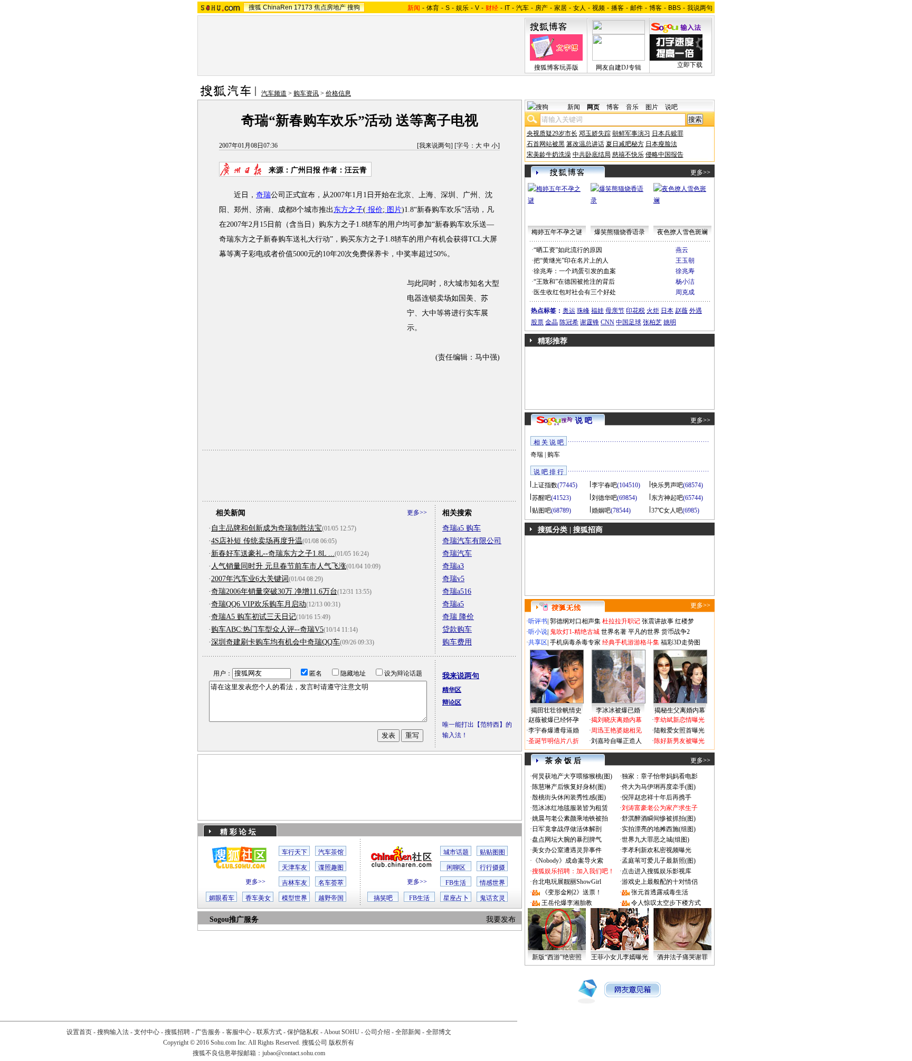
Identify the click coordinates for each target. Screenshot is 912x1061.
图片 (393, 210)
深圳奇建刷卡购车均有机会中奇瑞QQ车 (275, 642)
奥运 (569, 310)
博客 (655, 8)
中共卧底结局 (592, 154)
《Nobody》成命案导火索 (567, 860)
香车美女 (258, 898)
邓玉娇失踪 (595, 133)
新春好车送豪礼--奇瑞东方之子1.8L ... (273, 553)
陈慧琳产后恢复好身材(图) (569, 786)
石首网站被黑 (546, 144)
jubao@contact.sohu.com (293, 1053)
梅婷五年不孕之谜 (556, 232)
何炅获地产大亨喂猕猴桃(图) (572, 776)
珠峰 (583, 310)
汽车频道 (274, 93)
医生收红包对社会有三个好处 (575, 292)
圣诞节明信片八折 (553, 741)
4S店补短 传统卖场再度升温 (256, 541)
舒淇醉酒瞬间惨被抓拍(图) (659, 818)
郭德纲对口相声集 (575, 621)
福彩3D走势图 (680, 642)
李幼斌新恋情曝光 (679, 720)
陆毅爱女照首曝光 (679, 730)
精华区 (451, 689)
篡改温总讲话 (585, 144)
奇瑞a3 (453, 566)
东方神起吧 (667, 497)
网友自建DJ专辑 (618, 67)
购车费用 (457, 642)
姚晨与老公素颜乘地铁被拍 (570, 818)
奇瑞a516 (456, 591)
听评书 (537, 621)
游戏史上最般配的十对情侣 (660, 881)
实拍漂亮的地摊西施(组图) (659, 829)
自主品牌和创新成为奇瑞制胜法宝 (266, 528)
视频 (598, 8)
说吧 (671, 107)
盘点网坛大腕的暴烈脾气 (567, 839)
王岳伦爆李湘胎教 (567, 902)
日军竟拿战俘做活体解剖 (567, 829)
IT (507, 8)
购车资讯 (306, 93)
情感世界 (492, 882)
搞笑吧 (383, 898)
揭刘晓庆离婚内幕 (616, 720)
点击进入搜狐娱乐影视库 (656, 871)
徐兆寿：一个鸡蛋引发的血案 (575, 271)
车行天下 (294, 852)
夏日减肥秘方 (625, 144)
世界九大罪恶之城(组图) (655, 839)
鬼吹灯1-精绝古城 (575, 631)
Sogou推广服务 (234, 919)
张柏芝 (652, 322)
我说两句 (699, 8)
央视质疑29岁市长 (552, 133)
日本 (667, 310)
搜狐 (255, 7)
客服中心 (238, 1032)
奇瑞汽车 (457, 553)
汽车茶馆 (331, 852)
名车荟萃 (331, 882)
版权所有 (341, 1042)
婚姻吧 (601, 510)
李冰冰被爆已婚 (618, 710)
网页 (593, 107)
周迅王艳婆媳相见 (616, 730)
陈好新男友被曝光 (679, 741)
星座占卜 (456, 898)
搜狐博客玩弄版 (556, 67)
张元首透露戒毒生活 (659, 892)
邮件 (636, 8)
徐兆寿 (685, 271)
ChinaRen (277, 7)
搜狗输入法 (113, 1032)
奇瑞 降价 (458, 617)
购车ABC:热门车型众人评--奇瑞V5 (267, 629)
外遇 (695, 310)
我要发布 (501, 919)
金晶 (551, 322)
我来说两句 (435, 145)
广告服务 (208, 1032)
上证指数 (544, 485)
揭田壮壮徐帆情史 (556, 710)
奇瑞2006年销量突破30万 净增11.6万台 (274, 591)
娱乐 (462, 8)
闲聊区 (456, 867)
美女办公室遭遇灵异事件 (567, 850)
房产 (541, 8)
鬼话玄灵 (492, 898)
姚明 (669, 322)
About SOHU (341, 1032)
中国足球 (628, 322)
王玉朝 (685, 260)
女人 (579, 8)
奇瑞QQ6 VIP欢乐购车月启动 (258, 604)
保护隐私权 (303, 1032)
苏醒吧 (541, 497)
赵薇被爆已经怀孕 (553, 720)
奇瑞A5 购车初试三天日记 (253, 617)
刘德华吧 (604, 497)
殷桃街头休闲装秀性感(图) (569, 797)
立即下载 (689, 65)
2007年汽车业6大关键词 (250, 579)
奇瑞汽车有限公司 (471, 541)
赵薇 (681, 310)
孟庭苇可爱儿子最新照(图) (659, 860)
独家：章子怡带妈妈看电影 (660, 776)
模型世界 (294, 898)
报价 (374, 210)
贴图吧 (541, 510)
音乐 (632, 107)
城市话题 (456, 852)
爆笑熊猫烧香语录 (619, 232)
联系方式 (269, 1032)
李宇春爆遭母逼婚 (553, 730)
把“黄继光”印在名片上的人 (571, 260)
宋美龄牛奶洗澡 (549, 154)
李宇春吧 (604, 485)
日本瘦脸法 (661, 144)
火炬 (653, 310)
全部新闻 (408, 1032)
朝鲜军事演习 (631, 133)
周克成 (685, 292)
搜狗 (353, 7)
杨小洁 (685, 281)
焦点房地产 (330, 7)
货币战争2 (675, 631)
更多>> (417, 512)
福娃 (597, 310)
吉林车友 (294, 882)
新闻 (573, 107)
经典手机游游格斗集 (630, 642)
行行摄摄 (492, 867)
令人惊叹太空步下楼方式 (666, 902)
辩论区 (451, 702)
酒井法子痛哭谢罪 (682, 957)
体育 (432, 8)
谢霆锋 (589, 322)
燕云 (682, 250)
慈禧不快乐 (628, 154)
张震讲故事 (657, 621)
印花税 (635, 310)
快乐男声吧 (667, 485)
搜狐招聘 (177, 1032)
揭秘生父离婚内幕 (679, 710)
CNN (607, 322)
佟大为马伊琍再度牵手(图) (659, 786)
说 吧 (583, 421)
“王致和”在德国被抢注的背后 (574, 281)
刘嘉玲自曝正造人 (616, 741)
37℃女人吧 (666, 510)
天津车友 (294, 867)
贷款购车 (457, 629)
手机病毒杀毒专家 (575, 642)
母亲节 (614, 310)
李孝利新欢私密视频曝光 (656, 850)
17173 (303, 7)
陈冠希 (568, 322)
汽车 (522, 8)
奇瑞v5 (453, 579)
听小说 (537, 631)
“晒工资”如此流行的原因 (568, 250)
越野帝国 (331, 898)
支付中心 (146, 1032)
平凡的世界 (644, 631)
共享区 (537, 642)
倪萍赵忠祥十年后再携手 (656, 797)
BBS (674, 8)
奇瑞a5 (453, 604)
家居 (560, 8)
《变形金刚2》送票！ (572, 892)
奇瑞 (263, 195)
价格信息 (338, 93)
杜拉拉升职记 (621, 621)
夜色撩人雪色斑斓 (682, 232)
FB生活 (455, 882)
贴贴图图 (492, 852)
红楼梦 (684, 621)
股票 (537, 322)
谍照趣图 (331, 867)
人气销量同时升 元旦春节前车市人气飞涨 (278, 566)
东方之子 (348, 210)
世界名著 (613, 631)
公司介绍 (377, 1032)
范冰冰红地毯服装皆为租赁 (570, 808)
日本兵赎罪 (667, 133)
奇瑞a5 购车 (461, 528)
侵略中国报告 (664, 154)
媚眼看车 (221, 898)
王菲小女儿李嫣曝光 (619, 957)
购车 (553, 454)
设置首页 (79, 1032)
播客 (617, 8)
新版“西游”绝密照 (557, 957)
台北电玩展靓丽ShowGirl (566, 881)
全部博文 (438, 1032)
